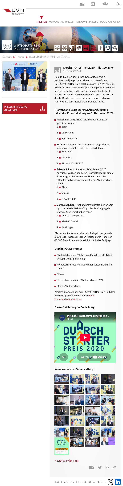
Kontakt (58, 482)
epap (64, 127)
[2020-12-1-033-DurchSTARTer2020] (108, 421)
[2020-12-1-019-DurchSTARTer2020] (61, 389)
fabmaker (66, 157)
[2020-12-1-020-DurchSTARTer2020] (77, 400)
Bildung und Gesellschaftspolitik (71, 48)
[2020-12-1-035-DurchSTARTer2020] (77, 432)
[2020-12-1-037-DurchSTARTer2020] (92, 432)
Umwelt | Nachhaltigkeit (108, 48)
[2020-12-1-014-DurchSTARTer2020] (92, 389)
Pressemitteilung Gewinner (15, 109)
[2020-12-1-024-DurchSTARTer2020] (108, 400)
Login (93, 4)
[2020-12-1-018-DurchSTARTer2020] (108, 389)
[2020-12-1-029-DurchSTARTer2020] (108, 410)
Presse (93, 22)
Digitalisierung (93, 48)
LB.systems (68, 133)
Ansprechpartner (82, 4)
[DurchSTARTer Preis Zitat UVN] (108, 441)
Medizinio (67, 151)
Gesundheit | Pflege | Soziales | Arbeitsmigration (115, 48)
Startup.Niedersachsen (68, 286)
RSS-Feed (102, 482)
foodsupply (68, 227)
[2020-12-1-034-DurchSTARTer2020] (61, 421)
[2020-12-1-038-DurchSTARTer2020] (108, 432)
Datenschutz (81, 482)
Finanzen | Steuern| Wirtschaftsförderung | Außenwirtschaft (79, 48)
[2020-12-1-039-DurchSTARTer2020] (61, 432)
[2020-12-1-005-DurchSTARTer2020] (77, 379)
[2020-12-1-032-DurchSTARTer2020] (92, 421)
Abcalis (65, 187)
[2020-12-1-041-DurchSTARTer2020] (77, 442)
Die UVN (81, 22)
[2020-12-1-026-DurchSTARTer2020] (61, 400)
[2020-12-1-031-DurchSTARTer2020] (77, 421)
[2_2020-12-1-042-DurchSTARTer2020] (61, 379)
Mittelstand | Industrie (86, 48)
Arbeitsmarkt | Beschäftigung (64, 48)
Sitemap (92, 482)
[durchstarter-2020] (61, 446)
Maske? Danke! (70, 221)
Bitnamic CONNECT (72, 163)
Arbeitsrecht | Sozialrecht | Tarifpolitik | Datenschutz (57, 48)
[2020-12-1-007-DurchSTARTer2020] (108, 379)
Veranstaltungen (61, 22)
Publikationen (110, 22)
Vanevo (66, 193)
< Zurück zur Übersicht (66, 461)
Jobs (105, 4)
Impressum (69, 482)
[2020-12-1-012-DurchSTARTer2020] (77, 389)
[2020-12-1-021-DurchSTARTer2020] (92, 400)
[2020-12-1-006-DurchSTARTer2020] (92, 379)
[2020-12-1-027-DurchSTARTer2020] (77, 410)
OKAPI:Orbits (69, 199)
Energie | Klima (100, 48)
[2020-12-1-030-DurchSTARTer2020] (61, 410)
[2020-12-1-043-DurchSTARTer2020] (92, 442)
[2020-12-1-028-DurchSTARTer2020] (92, 410)
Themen (41, 22)
